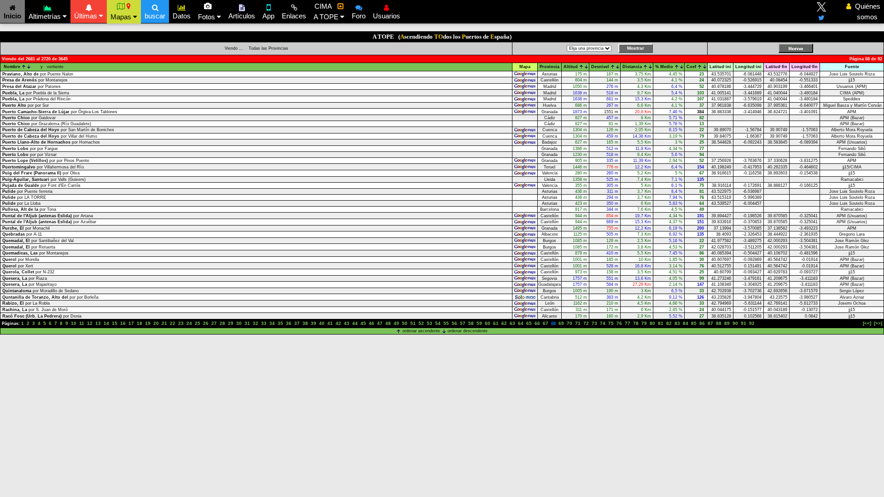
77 (627, 323)
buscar (155, 16)
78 (636, 323)
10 (73, 323)
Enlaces (294, 16)
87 (710, 323)
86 (702, 323)
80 (652, 323)
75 (611, 323)
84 (685, 323)
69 (561, 323)
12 (90, 323)
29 (230, 323)
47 (380, 323)
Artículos (241, 16)
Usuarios (386, 16)
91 (743, 323)
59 (479, 323)
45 (363, 323)
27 (214, 323)
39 (313, 323)
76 (619, 323)
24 (189, 323)
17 (131, 323)
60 (487, 323)
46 (371, 323)
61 (496, 323)
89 (727, 323)
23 (181, 323)
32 (255, 323)
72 (586, 323)
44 (355, 323)
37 (297, 323)
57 (462, 323)
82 (669, 323)
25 (197, 323)
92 (752, 323)
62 (504, 323)
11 (81, 323)
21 (164, 323)
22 (172, 323)
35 (280, 323)
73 (594, 323)
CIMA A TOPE (327, 11)
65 (529, 323)
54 (438, 323)
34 (272, 323)
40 (322, 323)
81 (660, 323)
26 (206, 323)
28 (222, 323)
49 (396, 323)
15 (114, 323)
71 (578, 323)
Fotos (207, 17)
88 (718, 323)
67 (545, 323)
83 (677, 323)
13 (98, 323)
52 (421, 323)
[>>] (878, 323)
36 (288, 323)
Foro (359, 16)
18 (139, 323)
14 (106, 323)
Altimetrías (46, 16)
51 (413, 323)
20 (156, 323)
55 (446, 323)
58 (471, 323)
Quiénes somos (865, 11)
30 (239, 323)
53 (429, 323)
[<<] (867, 323)
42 (338, 323)
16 (123, 323)
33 (264, 323)
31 (247, 323)
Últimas (86, 16)
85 (694, 323)
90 (735, 323)
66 (537, 323)
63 (512, 323)
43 (346, 323)
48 (388, 323)
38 (305, 323)
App (268, 16)
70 (569, 323)
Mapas (121, 17)
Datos (182, 16)
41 (330, 323)
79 (644, 323)
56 (454, 323)
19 (148, 323)
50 (404, 323)
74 (602, 323)
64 (520, 323)
